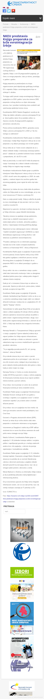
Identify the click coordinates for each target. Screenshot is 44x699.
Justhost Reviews (38, 697)
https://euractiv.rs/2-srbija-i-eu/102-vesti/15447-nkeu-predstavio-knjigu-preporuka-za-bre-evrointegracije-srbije (22, 499)
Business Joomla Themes (24, 697)
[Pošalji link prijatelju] (39, 37)
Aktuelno (14, 24)
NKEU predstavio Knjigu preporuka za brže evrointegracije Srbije (17, 40)
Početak (6, 24)
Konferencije (24, 24)
